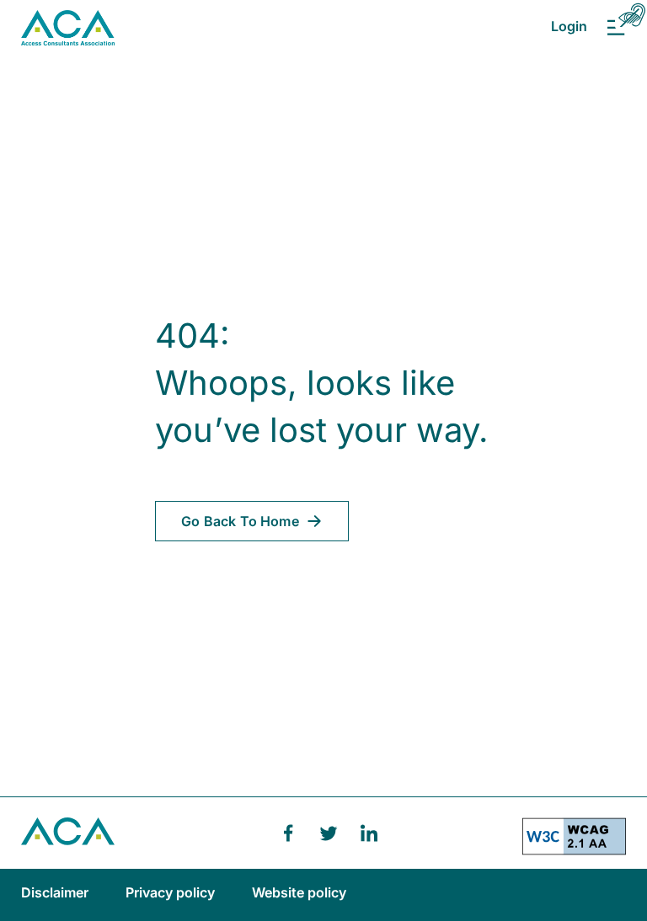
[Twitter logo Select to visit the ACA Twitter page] (328, 833)
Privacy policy (172, 892)
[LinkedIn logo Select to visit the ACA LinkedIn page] (369, 833)
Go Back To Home (239, 521)
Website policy (299, 892)
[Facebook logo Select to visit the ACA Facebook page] (288, 833)
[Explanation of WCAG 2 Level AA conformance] (574, 843)
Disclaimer (56, 892)
